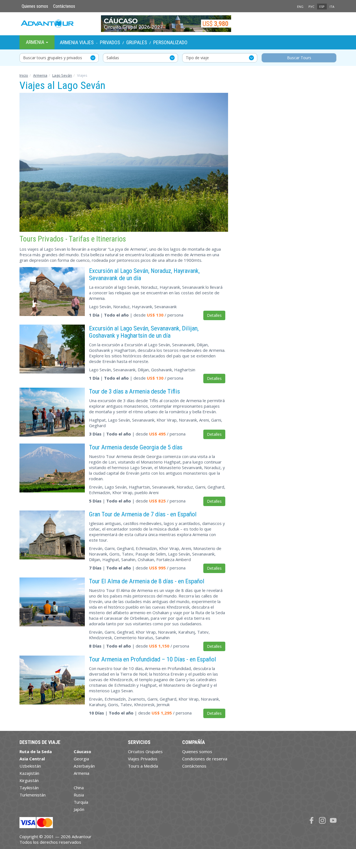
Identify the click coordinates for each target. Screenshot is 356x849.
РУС (311, 6)
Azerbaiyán (84, 766)
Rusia (79, 795)
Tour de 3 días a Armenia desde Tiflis (134, 391)
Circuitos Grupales (145, 751)
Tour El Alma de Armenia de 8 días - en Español (146, 581)
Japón (79, 809)
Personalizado (170, 42)
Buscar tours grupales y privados (52, 57)
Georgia (81, 758)
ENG (300, 6)
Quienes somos (35, 6)
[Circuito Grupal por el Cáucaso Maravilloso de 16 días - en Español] (178, 23)
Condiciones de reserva (204, 758)
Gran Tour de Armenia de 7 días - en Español (143, 514)
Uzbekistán (30, 766)
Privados (110, 42)
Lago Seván (62, 75)
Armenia (40, 75)
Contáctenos (64, 6)
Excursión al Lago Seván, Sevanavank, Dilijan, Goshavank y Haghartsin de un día (144, 332)
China (79, 787)
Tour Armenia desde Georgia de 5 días (135, 447)
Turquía (81, 802)
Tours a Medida (143, 766)
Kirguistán (29, 780)
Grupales (136, 42)
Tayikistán (29, 787)
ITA (332, 6)
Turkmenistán (32, 795)
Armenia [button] (35, 42)
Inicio (23, 75)
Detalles (214, 315)
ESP (322, 6)
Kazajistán (29, 773)
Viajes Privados (142, 758)
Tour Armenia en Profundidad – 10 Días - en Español (152, 659)
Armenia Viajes (77, 42)
